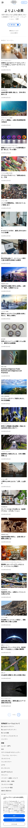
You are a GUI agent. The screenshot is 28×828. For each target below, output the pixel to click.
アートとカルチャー (5, 423)
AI (1, 228)
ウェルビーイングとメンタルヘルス (9, 145)
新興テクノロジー (5, 645)
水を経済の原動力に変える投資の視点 (13, 675)
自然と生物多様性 (5, 396)
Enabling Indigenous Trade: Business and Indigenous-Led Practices (11, 370)
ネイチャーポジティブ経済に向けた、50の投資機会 (13, 399)
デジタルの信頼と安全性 (6, 173)
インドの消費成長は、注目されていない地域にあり (13, 204)
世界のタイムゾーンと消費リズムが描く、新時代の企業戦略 (13, 342)
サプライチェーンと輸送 (6, 117)
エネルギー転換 (4, 311)
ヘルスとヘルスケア (5, 451)
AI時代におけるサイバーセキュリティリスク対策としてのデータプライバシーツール (13, 64)
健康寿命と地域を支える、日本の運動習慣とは (13, 454)
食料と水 (3, 672)
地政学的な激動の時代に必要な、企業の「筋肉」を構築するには (13, 287)
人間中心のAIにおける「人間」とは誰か (13, 482)
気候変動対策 (4, 90)
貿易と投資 (3, 366)
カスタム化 (14, 824)
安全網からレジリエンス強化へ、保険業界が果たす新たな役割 (13, 620)
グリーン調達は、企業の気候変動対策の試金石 (13, 121)
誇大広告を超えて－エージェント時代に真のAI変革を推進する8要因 (13, 259)
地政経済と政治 (4, 283)
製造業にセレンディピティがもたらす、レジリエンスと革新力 (12, 565)
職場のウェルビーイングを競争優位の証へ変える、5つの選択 (13, 148)
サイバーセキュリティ (6, 60)
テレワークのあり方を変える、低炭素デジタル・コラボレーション (13, 510)
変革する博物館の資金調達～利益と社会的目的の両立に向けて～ (13, 427)
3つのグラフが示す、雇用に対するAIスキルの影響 (14, 231)
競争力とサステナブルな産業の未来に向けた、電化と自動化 (13, 314)
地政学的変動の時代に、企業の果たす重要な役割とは (13, 537)
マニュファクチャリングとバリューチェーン (11, 562)
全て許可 (14, 820)
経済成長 (3, 339)
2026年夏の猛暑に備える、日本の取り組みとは (13, 93)
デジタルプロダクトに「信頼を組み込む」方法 (13, 176)
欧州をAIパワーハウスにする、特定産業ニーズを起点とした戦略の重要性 (13, 648)
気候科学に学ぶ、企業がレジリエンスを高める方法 (13, 593)
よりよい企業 (4, 200)
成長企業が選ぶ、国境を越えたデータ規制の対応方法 (13, 701)
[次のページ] (18, 714)
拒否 (14, 815)
